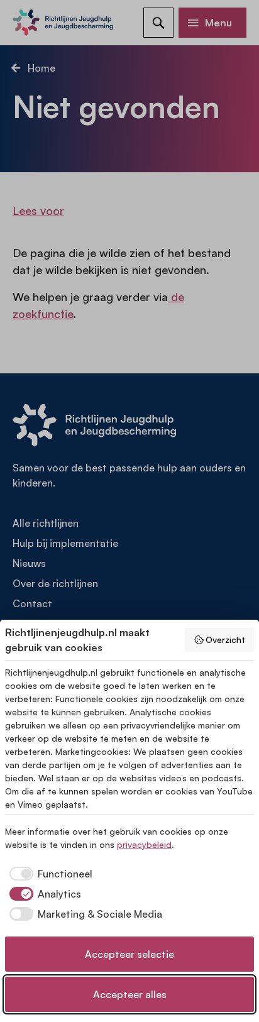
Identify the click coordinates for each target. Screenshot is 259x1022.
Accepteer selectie (129, 954)
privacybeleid (144, 844)
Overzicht (225, 639)
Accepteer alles (130, 994)
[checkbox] (48, 873)
